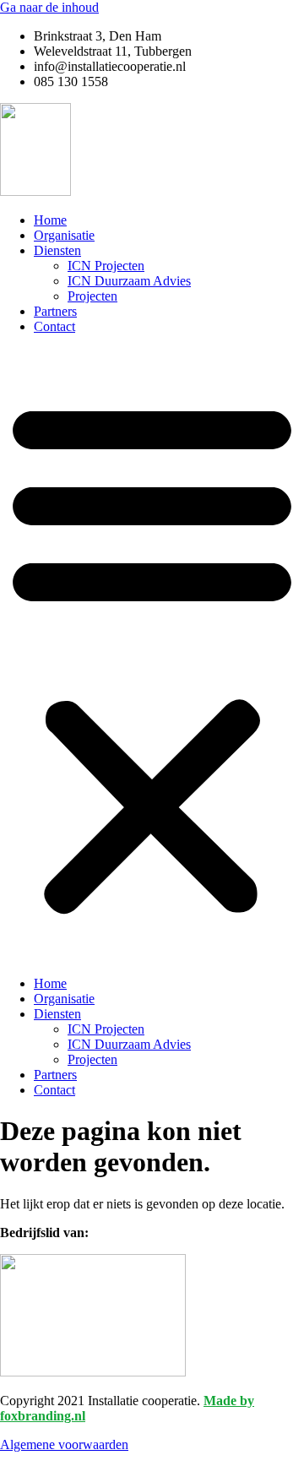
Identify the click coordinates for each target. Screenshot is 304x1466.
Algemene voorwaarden (64, 1444)
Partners (55, 311)
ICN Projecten (106, 265)
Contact (54, 326)
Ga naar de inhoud (49, 7)
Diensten (57, 250)
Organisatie (64, 235)
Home (50, 220)
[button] (152, 655)
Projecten (92, 296)
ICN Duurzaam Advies (129, 281)
